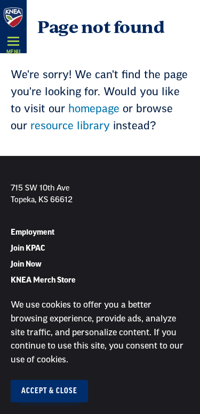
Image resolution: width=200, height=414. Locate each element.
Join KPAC (28, 248)
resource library (70, 126)
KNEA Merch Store (43, 280)
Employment (32, 232)
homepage (93, 109)
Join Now (26, 264)
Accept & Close (49, 391)
